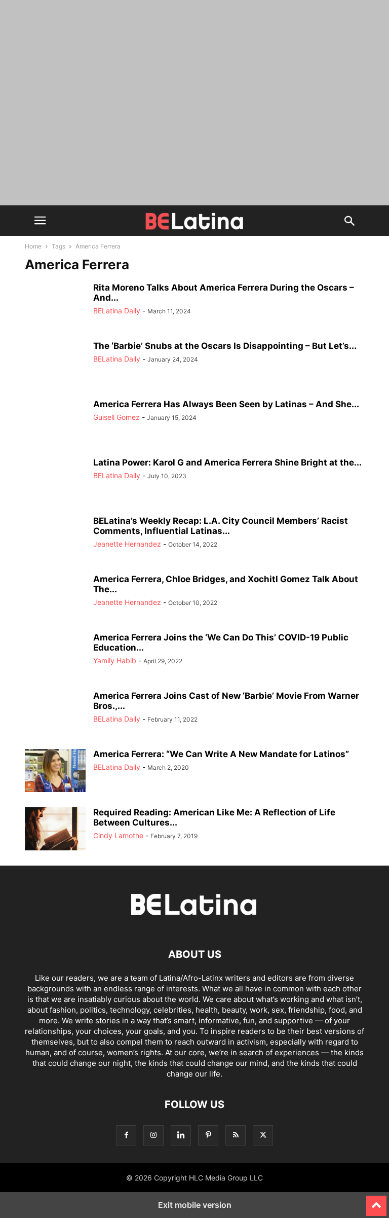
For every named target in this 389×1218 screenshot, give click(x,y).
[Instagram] (153, 1135)
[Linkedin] (181, 1135)
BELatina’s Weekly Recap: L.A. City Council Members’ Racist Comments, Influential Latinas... (220, 526)
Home (33, 246)
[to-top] (376, 1201)
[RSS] (235, 1135)
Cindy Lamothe (118, 835)
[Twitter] (263, 1135)
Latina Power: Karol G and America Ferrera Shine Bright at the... (227, 462)
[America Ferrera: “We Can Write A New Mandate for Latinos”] (55, 772)
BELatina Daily (116, 310)
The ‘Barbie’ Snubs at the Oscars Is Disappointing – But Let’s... (225, 346)
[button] (40, 220)
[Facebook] (126, 1135)
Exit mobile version (194, 1205)
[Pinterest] (208, 1135)
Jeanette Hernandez (127, 544)
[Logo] (194, 923)
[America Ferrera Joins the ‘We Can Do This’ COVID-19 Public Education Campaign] (55, 655)
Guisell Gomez (116, 417)
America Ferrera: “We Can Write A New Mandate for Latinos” (221, 754)
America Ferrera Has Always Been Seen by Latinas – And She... (226, 404)
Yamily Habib (114, 660)
